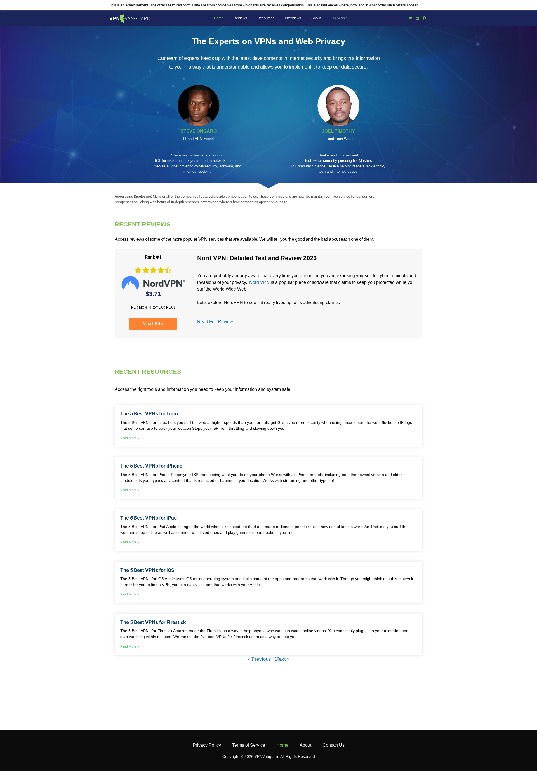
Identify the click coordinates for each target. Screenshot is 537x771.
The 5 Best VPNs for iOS (147, 570)
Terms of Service (248, 745)
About (316, 18)
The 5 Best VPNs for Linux (149, 414)
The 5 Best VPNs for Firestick (153, 622)
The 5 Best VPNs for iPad (148, 518)
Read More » (129, 438)
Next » (282, 659)
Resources (266, 18)
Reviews (240, 18)
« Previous (259, 659)
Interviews (293, 18)
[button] (410, 18)
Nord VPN (259, 282)
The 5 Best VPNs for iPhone (151, 466)
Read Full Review (215, 321)
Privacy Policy (207, 745)
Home (218, 18)
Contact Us (333, 745)
